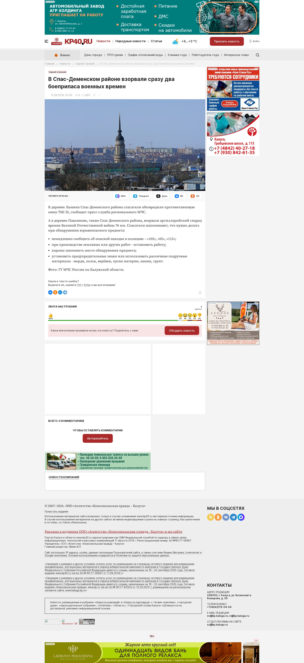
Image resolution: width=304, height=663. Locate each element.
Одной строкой (85, 63)
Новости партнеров (137, 602)
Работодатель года (205, 55)
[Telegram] (65, 292)
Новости (103, 41)
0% (180, 318)
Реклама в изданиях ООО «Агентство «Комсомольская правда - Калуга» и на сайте (113, 531)
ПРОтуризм (115, 55)
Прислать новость (226, 41)
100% (51, 318)
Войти (256, 41)
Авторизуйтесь (97, 438)
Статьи (156, 41)
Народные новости (130, 41)
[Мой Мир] (60, 292)
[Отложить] (94, 95)
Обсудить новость (182, 330)
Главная (50, 63)
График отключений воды (145, 55)
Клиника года (177, 55)
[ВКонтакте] (50, 292)
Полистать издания (56, 511)
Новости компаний (64, 477)
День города (93, 55)
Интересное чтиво (236, 55)
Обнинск (56, 43)
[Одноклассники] (55, 292)
